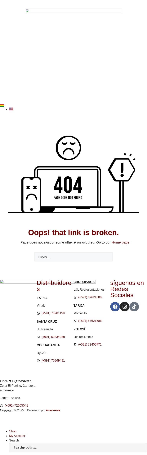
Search (138, 447)
